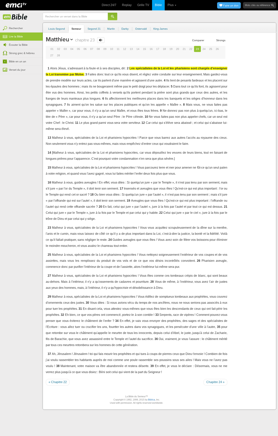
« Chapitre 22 (58, 382)
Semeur (76, 28)
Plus (171, 5)
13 (131, 48)
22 (190, 48)
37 (49, 353)
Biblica (151, 399)
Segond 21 (94, 28)
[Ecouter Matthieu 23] (100, 40)
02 (58, 48)
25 (210, 48)
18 (164, 48)
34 (117, 320)
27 (51, 55)
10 (111, 48)
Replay (127, 5)
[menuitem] (21, 28)
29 (49, 296)
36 (156, 339)
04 (71, 48)
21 (184, 48)
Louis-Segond (56, 28)
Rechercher (16, 28)
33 (157, 314)
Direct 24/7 (109, 5)
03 (65, 48)
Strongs (220, 40)
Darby (125, 28)
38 (58, 366)
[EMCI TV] (16, 4)
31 (80, 308)
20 (177, 48)
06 (85, 48)
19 (170, 48)
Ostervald (141, 28)
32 (62, 314)
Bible (158, 5)
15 (144, 48)
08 (98, 48)
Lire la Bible (16, 36)
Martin (111, 28)
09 (104, 48)
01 (52, 48)
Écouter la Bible (18, 44)
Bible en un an (17, 61)
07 (91, 48)
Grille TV (143, 5)
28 (58, 55)
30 (87, 302)
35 (218, 326)
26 (217, 48)
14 (137, 48)
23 (197, 48)
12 (124, 48)
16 (151, 48)
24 (204, 48)
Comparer (197, 40)
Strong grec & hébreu (22, 53)
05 (78, 48)
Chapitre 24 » (215, 382)
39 (152, 366)
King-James (160, 28)
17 (157, 48)
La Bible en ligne (15, 17)
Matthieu (57, 39)
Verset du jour (17, 69)
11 (118, 48)
